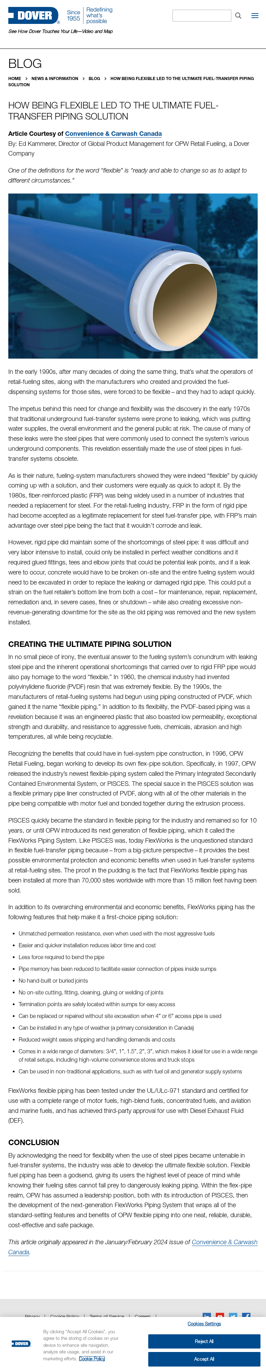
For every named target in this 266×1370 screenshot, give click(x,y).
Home (15, 78)
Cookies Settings (204, 1323)
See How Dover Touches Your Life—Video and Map (60, 31)
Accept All (204, 1359)
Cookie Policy (92, 1358)
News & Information (55, 78)
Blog (95, 78)
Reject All (204, 1341)
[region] (133, 1343)
